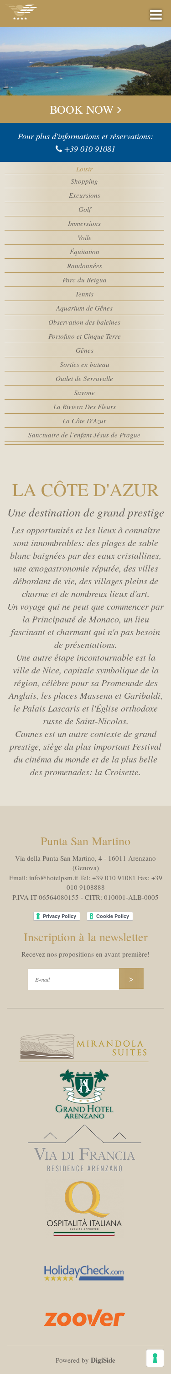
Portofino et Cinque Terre (84, 336)
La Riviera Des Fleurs (84, 406)
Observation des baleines (84, 321)
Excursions (84, 195)
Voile (85, 237)
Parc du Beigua (84, 279)
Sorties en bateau (84, 364)
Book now (83, 109)
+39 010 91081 (89, 148)
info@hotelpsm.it (53, 877)
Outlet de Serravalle (84, 378)
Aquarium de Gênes (84, 307)
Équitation (84, 251)
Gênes (84, 350)
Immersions (84, 223)
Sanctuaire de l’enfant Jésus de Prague (84, 434)
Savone (84, 392)
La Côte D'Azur (84, 420)
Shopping (84, 181)
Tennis (84, 293)
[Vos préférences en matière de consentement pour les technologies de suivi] (155, 1358)
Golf (84, 209)
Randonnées (84, 265)
